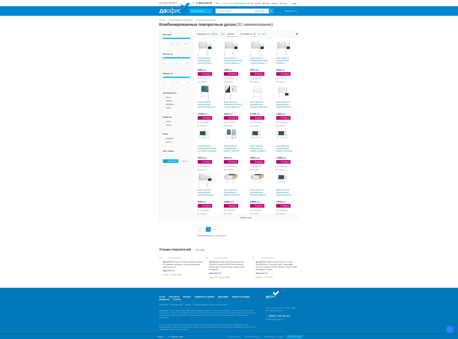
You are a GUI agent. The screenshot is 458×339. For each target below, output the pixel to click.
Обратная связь (176, 304)
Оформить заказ (295, 337)
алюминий (169, 138)
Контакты (283, 3)
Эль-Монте (172, 3)
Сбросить (184, 161)
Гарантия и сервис (204, 297)
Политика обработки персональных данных (210, 304)
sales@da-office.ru (242, 3)
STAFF (168, 108)
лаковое (169, 125)
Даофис (174, 8)
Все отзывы (200, 250)
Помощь (274, 3)
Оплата (258, 3)
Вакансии (164, 299)
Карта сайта (164, 304)
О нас (251, 3)
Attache (168, 97)
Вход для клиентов (296, 3)
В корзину (207, 74)
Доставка (266, 3)
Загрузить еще (245, 217)
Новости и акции (241, 297)
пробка (168, 121)
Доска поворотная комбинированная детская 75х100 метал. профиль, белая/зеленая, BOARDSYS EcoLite (207, 195)
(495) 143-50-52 (279, 315)
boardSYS (169, 101)
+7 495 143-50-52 (204, 3)
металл (168, 142)
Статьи (177, 299)
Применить (172, 161)
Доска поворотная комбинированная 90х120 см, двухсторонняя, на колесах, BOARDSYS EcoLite (233, 63)
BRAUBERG (170, 104)
